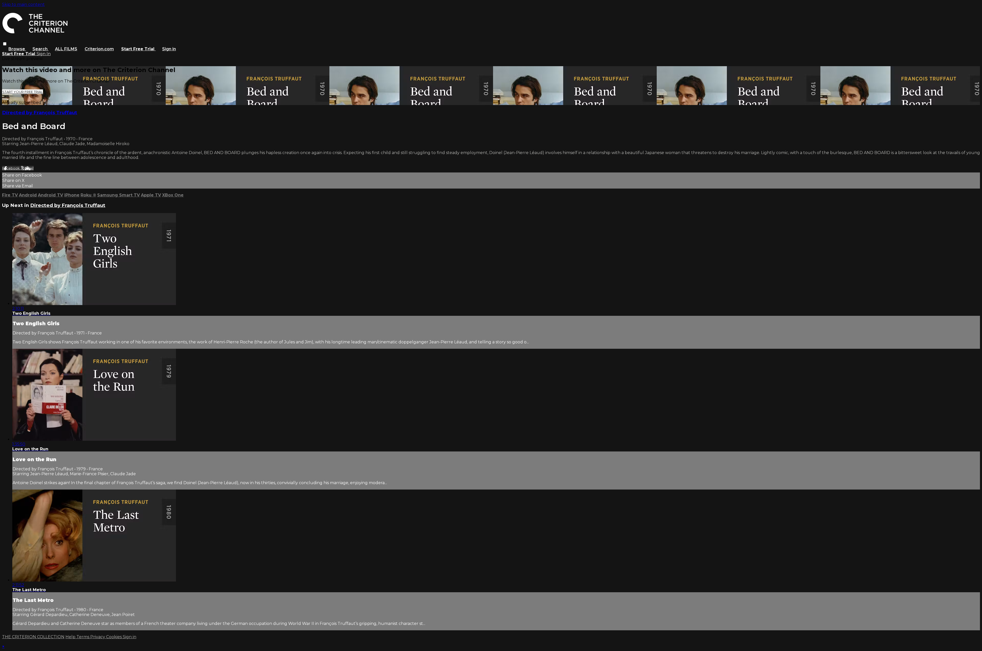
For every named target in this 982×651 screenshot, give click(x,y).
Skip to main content (23, 4)
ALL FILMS (66, 48)
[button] (4, 43)
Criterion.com (99, 48)
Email (29, 168)
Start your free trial (22, 92)
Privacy (98, 636)
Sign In (44, 53)
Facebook (11, 168)
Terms (83, 636)
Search (40, 48)
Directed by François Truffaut (39, 112)
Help (70, 636)
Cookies (114, 636)
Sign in (169, 48)
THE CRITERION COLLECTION (33, 636)
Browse (17, 48)
